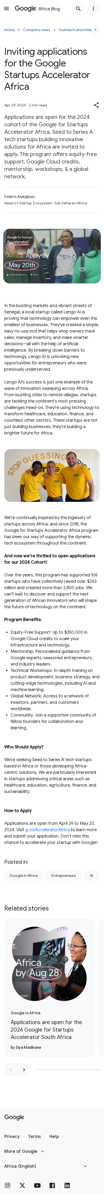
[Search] (78, 8)
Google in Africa (24, 875)
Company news (36, 29)
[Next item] (24, 1069)
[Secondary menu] (93, 8)
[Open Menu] (6, 8)
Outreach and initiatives (79, 29)
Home (9, 29)
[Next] (95, 29)
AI (91, 875)
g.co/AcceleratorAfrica (47, 829)
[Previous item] (10, 1069)
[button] (96, 105)
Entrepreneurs (63, 875)
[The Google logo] (14, 1117)
